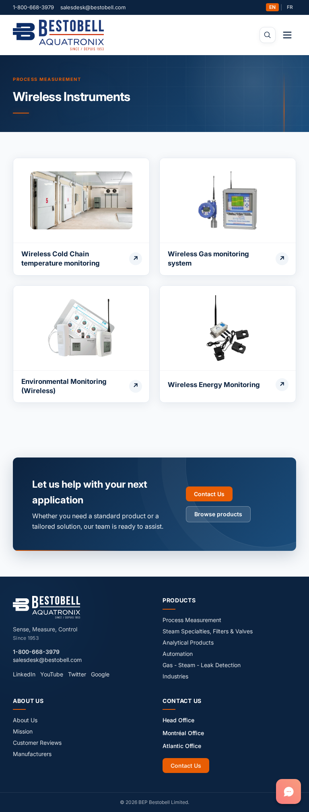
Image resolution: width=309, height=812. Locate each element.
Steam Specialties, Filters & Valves (208, 631)
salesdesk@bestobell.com (93, 7)
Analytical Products (188, 642)
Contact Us (209, 493)
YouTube (51, 674)
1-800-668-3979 (33, 7)
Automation (178, 653)
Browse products (218, 514)
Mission (23, 731)
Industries (175, 676)
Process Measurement (47, 79)
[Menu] (287, 35)
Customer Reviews (37, 742)
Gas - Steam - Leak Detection (202, 665)
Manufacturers (32, 753)
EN (272, 7)
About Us (25, 720)
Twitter (77, 674)
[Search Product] (268, 35)
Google (100, 674)
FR (290, 7)
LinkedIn (24, 674)
